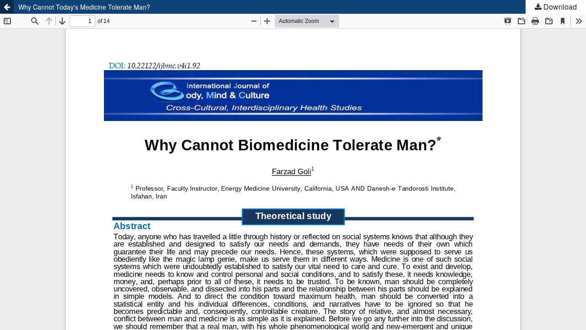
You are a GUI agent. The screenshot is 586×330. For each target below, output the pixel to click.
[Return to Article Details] (7, 7)
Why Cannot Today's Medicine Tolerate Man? (84, 6)
